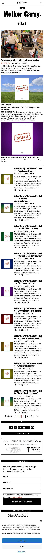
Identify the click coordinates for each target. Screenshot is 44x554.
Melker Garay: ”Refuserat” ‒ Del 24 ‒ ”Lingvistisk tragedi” (20, 157)
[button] (41, 521)
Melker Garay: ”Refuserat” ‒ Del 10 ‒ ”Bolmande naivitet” (28, 281)
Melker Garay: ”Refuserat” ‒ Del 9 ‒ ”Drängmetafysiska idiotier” (28, 309)
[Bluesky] (24, 427)
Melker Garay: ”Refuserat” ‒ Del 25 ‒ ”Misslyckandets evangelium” (20, 108)
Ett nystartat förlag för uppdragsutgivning (20, 60)
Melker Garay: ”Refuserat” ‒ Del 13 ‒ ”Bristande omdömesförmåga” (28, 198)
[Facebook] (11, 427)
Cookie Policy (21, 551)
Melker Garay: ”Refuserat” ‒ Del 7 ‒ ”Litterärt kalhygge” (28, 364)
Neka (22, 547)
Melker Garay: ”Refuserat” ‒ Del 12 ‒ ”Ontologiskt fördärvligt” (28, 227)
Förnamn (7, 482)
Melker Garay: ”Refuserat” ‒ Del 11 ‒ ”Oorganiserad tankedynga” (28, 254)
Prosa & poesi (6, 105)
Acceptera (22, 541)
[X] (15, 427)
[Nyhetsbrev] (32, 427)
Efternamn (8, 488)
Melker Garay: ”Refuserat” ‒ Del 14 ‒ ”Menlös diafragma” (28, 169)
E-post (6, 476)
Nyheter (24, 63)
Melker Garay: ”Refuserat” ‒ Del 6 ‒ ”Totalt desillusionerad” (28, 391)
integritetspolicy (16, 497)
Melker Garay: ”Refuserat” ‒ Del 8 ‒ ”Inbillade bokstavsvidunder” (28, 337)
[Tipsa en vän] (20, 427)
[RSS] (28, 427)
